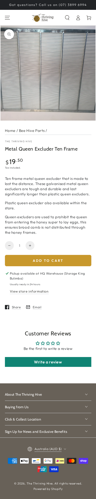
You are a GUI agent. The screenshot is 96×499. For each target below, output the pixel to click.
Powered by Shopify (48, 489)
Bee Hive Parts (32, 130)
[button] (67, 18)
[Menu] (7, 18)
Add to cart (48, 260)
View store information (29, 291)
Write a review (48, 361)
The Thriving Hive (18, 141)
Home (10, 130)
